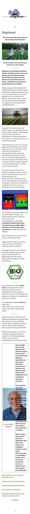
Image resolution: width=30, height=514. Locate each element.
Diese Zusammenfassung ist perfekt (13, 485)
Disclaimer (15, 500)
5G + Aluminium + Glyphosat (11, 489)
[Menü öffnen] (15, 27)
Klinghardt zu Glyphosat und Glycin (13, 481)
